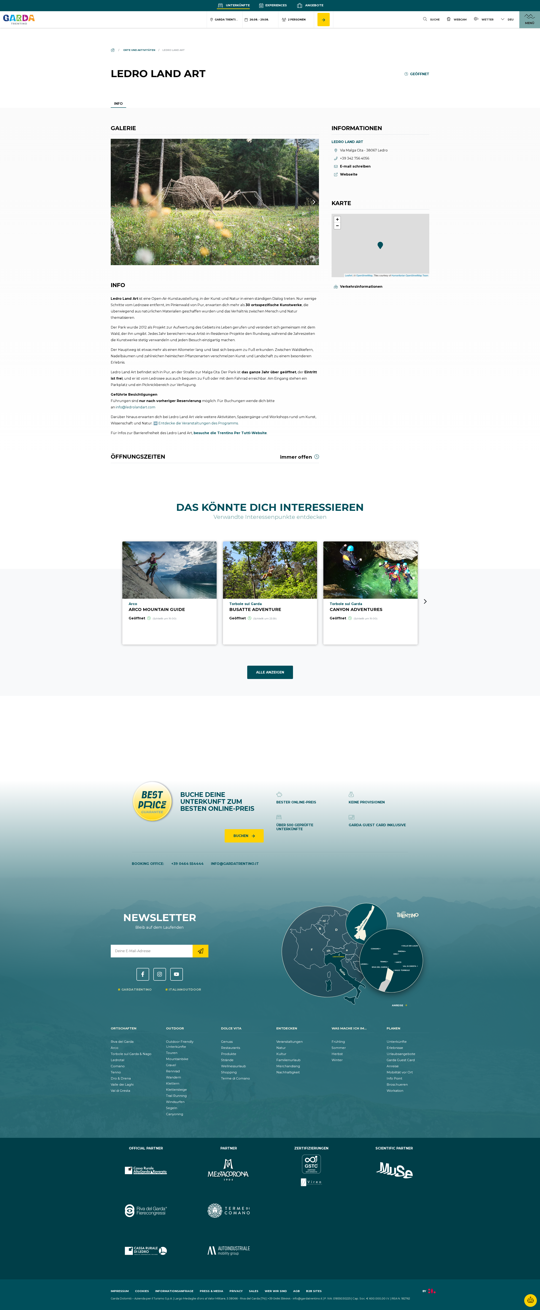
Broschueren (397, 1084)
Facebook (142, 974)
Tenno (116, 1072)
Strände (227, 1060)
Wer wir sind (276, 1291)
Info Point (394, 1078)
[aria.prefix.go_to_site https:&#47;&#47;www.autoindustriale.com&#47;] (229, 1251)
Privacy (236, 1291)
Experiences (276, 5)
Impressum (120, 1291)
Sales (253, 1291)
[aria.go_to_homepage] (19, 19)
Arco (114, 1048)
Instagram (159, 974)
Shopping (229, 1072)
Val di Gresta (120, 1091)
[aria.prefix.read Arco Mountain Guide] (169, 592)
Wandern (173, 1077)
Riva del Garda (122, 1042)
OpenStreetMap (364, 275)
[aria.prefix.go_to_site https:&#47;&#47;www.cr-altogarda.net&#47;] (146, 1170)
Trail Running (176, 1096)
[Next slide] (425, 601)
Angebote (313, 5)
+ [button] (337, 219)
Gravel (171, 1065)
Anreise (393, 1066)
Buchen (241, 836)
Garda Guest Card (401, 1060)
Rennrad (173, 1071)
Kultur (281, 1054)
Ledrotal (117, 1060)
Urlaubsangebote (401, 1054)
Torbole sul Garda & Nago (131, 1054)
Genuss (227, 1042)
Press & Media (211, 1291)
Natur (281, 1048)
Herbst (337, 1054)
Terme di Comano (235, 1078)
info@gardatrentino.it (235, 864)
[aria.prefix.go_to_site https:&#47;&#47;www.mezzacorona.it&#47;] (229, 1170)
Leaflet (348, 275)
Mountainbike (177, 1059)
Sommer (339, 1048)
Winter (337, 1060)
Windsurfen (175, 1102)
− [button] (337, 225)
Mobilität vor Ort (400, 1072)
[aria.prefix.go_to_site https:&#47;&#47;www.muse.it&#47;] (394, 1170)
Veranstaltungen (289, 1042)
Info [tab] (118, 104)
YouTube (176, 974)
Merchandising (288, 1066)
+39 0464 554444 (187, 864)
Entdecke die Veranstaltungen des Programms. (198, 423)
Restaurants (230, 1048)
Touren (171, 1053)
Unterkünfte (237, 5)
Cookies (142, 1291)
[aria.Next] (308, 202)
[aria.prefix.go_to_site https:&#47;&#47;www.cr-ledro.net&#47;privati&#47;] (146, 1251)
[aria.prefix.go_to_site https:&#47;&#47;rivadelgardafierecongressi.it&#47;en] (146, 1210)
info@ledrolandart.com (135, 407)
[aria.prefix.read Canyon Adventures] (370, 592)
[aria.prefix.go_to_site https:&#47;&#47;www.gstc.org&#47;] (311, 1170)
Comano (118, 1066)
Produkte (228, 1054)
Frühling (338, 1042)
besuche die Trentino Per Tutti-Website (230, 433)
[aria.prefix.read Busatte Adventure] (270, 592)
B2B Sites (314, 1291)
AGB (296, 1291)
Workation (395, 1091)
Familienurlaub (288, 1060)
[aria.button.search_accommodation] (323, 19)
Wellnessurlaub (233, 1066)
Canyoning (174, 1114)
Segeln (171, 1108)
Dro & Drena (121, 1078)
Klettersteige (176, 1090)
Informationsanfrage (174, 1291)
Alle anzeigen (270, 672)
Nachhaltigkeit (288, 1072)
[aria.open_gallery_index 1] (215, 202)
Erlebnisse (395, 1048)
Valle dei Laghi (122, 1084)
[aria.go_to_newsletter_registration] (200, 951)
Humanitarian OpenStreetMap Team (410, 275)
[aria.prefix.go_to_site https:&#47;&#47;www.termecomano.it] (229, 1210)
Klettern (172, 1083)
